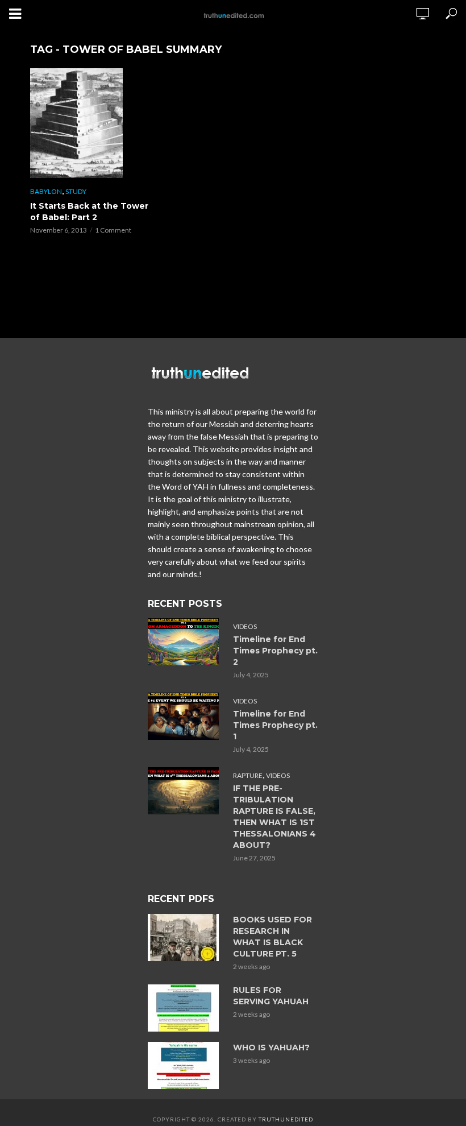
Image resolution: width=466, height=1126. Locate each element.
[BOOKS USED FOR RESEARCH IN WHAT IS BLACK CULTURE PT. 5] (185, 937)
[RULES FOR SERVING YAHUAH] (185, 1008)
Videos (245, 626)
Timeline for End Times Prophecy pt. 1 (275, 725)
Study (75, 191)
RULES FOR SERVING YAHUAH (271, 996)
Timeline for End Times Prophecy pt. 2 (275, 650)
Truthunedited (286, 1119)
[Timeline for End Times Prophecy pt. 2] (185, 641)
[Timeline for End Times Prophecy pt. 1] (185, 716)
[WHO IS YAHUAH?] (185, 1065)
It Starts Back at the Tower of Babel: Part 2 (89, 211)
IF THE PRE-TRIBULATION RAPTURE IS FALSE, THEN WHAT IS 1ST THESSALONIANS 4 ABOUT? (274, 816)
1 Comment (113, 230)
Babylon (46, 191)
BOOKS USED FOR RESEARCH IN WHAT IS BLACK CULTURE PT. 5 (272, 936)
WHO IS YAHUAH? (271, 1047)
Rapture (248, 775)
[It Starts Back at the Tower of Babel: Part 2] (91, 123)
